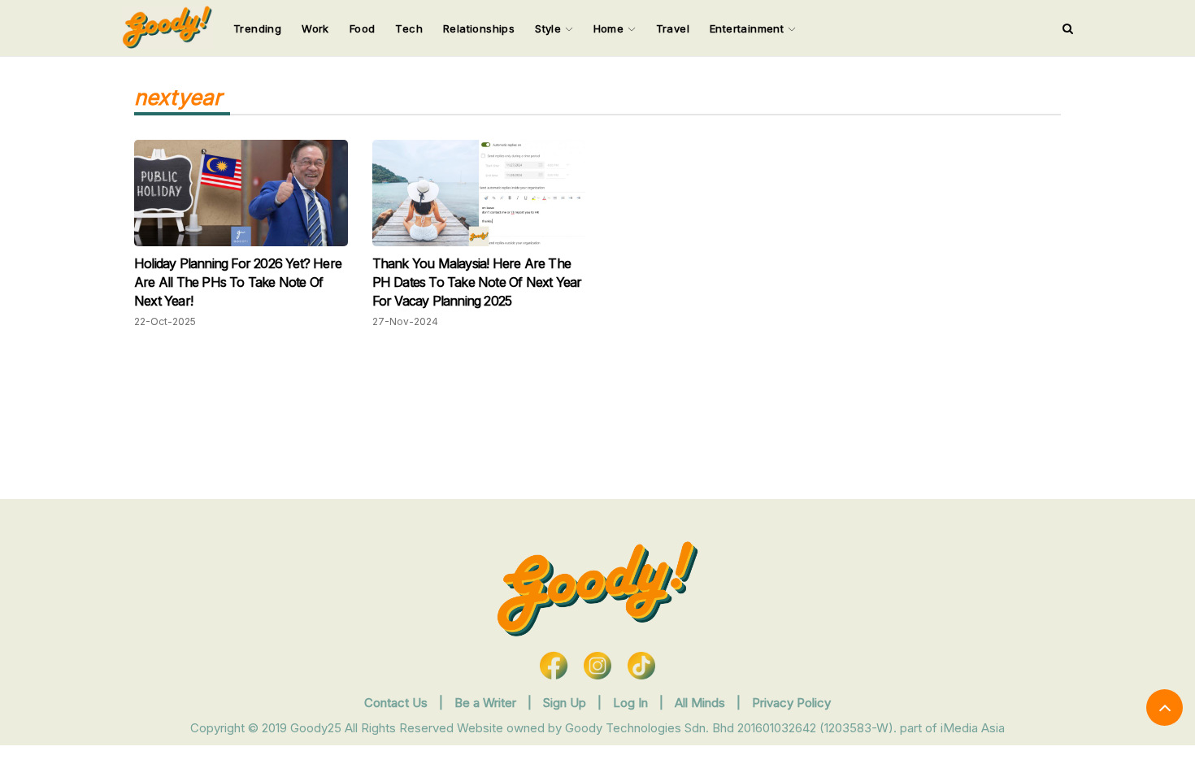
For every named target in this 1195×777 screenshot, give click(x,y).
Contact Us (396, 702)
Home (610, 28)
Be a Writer (485, 702)
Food (363, 28)
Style (549, 28)
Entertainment (749, 28)
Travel (672, 28)
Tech (409, 28)
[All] (1067, 28)
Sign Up (566, 702)
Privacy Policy (791, 702)
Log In (632, 702)
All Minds (701, 702)
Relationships (479, 28)
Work (315, 28)
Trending (257, 28)
